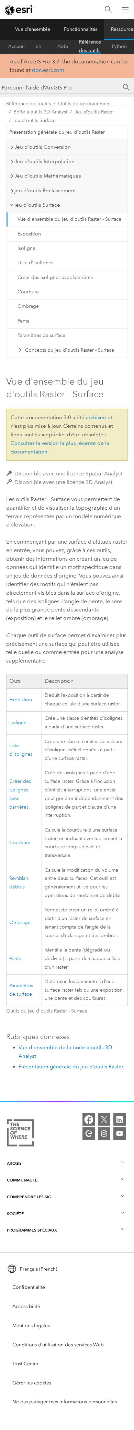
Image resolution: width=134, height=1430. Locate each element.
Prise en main (41, 46)
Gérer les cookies (31, 1383)
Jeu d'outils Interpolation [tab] (44, 161)
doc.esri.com (48, 70)
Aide (62, 46)
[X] (104, 1119)
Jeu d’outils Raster (94, 112)
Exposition (29, 234)
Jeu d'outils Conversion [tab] (42, 147)
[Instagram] (104, 1133)
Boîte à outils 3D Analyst (40, 112)
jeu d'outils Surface (34, 120)
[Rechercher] (108, 9)
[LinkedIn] (119, 1119)
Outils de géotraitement (84, 104)
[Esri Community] (88, 1133)
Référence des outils (90, 46)
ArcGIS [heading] (14, 1163)
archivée (96, 417)
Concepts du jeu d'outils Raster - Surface (69, 350)
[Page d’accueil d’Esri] (19, 9)
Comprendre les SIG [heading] (29, 1196)
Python (119, 46)
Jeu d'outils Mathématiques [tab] (47, 176)
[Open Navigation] (125, 9)
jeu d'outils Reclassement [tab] (45, 190)
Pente (24, 321)
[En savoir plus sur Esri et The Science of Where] (20, 1134)
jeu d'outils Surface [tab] (37, 205)
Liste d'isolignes (35, 263)
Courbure (28, 292)
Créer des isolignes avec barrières (55, 277)
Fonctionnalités (80, 29)
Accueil (16, 46)
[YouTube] (119, 1133)
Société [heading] (15, 1213)
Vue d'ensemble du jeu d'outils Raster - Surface (69, 219)
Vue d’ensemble (32, 29)
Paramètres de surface (41, 335)
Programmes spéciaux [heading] (32, 1230)
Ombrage (28, 306)
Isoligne (26, 248)
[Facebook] (88, 1119)
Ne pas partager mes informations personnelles (64, 1402)
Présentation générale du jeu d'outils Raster (57, 132)
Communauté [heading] (22, 1180)
